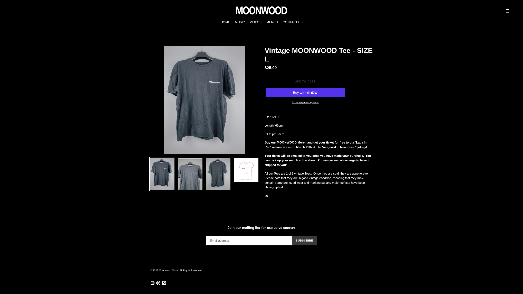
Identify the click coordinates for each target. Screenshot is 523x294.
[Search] (497, 10)
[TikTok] (164, 284)
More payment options (305, 102)
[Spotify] (158, 284)
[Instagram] (152, 284)
